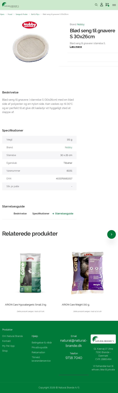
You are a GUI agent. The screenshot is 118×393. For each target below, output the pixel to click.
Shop (5, 350)
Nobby (80, 24)
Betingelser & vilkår (42, 342)
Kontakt (6, 341)
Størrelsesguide (64, 213)
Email (74, 336)
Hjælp (35, 336)
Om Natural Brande (12, 336)
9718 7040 (73, 358)
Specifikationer (40, 213)
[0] (107, 5)
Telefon (74, 353)
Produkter (7, 329)
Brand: (77, 24)
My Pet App (8, 346)
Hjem (2, 14)
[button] (4, 48)
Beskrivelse (20, 213)
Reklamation (38, 352)
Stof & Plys (35, 14)
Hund (10, 14)
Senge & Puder (21, 14)
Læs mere (76, 46)
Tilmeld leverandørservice (41, 359)
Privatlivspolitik (39, 347)
